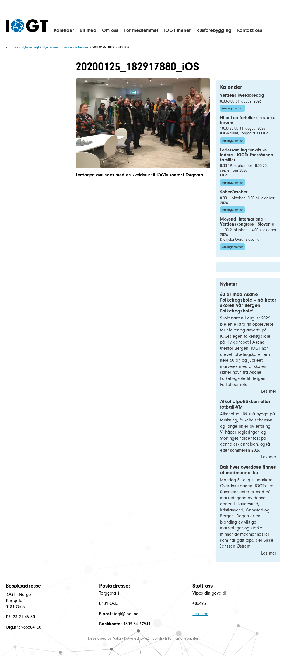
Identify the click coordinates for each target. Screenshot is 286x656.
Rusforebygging (214, 30)
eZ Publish (153, 638)
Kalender (64, 30)
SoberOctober (233, 192)
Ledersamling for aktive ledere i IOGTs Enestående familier (246, 155)
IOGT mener (177, 30)
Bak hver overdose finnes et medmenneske (248, 470)
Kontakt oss (249, 30)
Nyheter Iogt (30, 47)
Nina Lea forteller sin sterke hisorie (247, 120)
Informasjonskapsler (181, 638)
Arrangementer (232, 108)
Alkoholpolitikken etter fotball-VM (245, 404)
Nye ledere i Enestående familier (65, 47)
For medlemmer (141, 30)
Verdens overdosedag (242, 95)
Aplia (117, 638)
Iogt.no (13, 47)
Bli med (88, 30)
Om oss (110, 30)
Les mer (268, 391)
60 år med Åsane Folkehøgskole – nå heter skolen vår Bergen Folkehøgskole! (248, 303)
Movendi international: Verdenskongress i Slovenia (247, 222)
